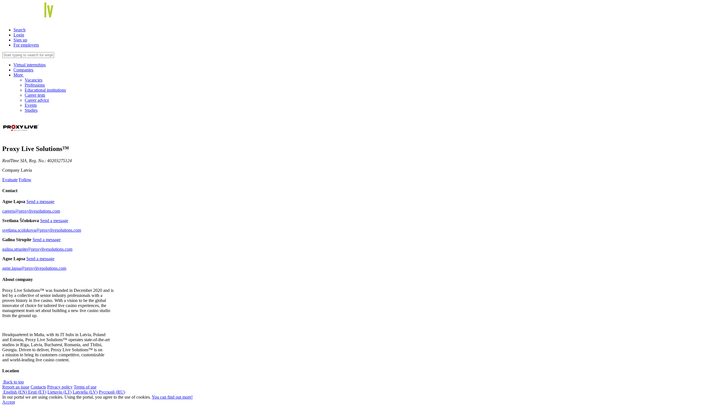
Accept (8, 402)
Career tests (35, 95)
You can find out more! (172, 397)
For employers (26, 45)
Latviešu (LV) (85, 392)
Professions (35, 85)
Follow (25, 179)
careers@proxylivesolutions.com (31, 211)
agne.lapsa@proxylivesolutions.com (34, 268)
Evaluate (10, 179)
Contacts (38, 387)
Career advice (37, 100)
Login (18, 34)
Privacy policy (60, 387)
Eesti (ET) (37, 392)
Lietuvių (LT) (59, 392)
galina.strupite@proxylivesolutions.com (37, 249)
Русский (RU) (112, 392)
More (18, 75)
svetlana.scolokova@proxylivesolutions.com (41, 230)
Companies (23, 70)
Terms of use (85, 387)
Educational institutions (45, 90)
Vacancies (33, 80)
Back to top (13, 382)
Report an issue (15, 387)
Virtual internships (29, 64)
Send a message (40, 201)
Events (31, 105)
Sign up (20, 40)
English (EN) (15, 392)
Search (19, 29)
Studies (31, 110)
